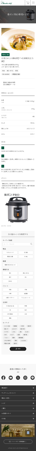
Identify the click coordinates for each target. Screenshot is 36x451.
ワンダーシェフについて (9, 393)
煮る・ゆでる (10, 70)
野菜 (16, 70)
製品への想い (6, 398)
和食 (3, 70)
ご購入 (4, 408)
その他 (4, 418)
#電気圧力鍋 (16, 74)
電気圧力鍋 (5, 54)
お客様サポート (6, 413)
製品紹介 (4, 388)
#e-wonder (5, 74)
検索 (19, 348)
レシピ (3, 403)
